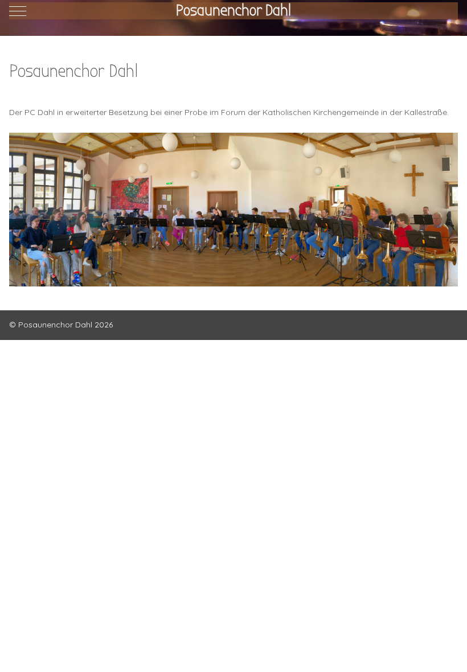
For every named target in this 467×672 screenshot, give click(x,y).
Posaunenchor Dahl (233, 10)
